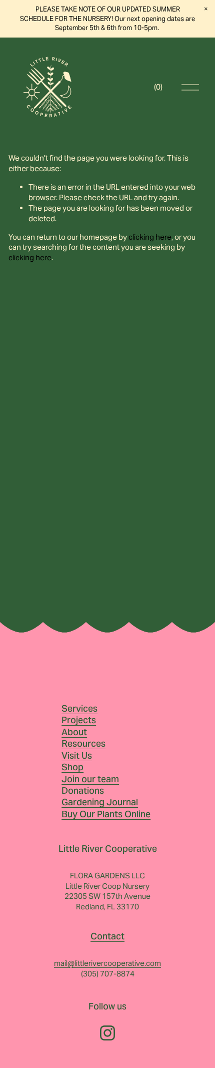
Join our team (90, 779)
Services (80, 708)
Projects (79, 720)
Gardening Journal (100, 802)
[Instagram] (108, 1033)
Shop (73, 767)
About (74, 732)
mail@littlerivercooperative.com (107, 963)
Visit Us (77, 755)
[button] (206, 9)
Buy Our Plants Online (106, 814)
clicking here (150, 237)
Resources (84, 743)
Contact (107, 936)
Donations (83, 790)
